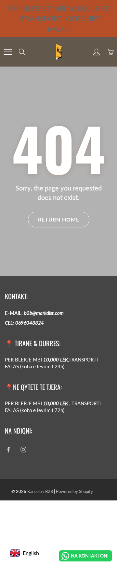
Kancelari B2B (40, 491)
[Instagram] (23, 449)
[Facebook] (8, 449)
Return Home (58, 219)
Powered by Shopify (74, 491)
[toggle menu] (7, 52)
